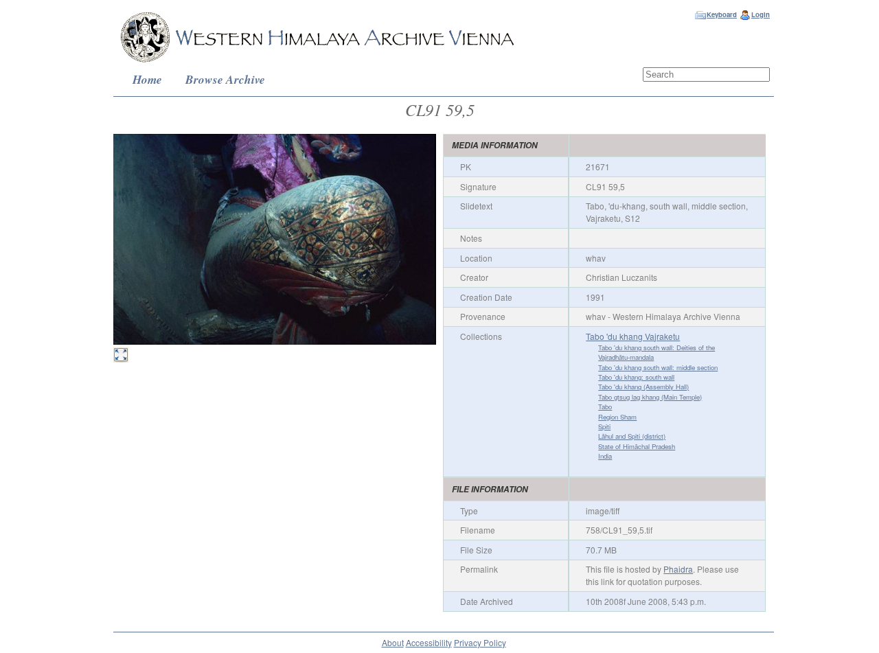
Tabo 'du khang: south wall (636, 377)
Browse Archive (225, 79)
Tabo (605, 406)
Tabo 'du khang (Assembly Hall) (643, 386)
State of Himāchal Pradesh (636, 446)
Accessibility (429, 642)
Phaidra (678, 569)
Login (760, 14)
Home (147, 79)
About (393, 642)
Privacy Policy (480, 642)
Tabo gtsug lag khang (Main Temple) (650, 397)
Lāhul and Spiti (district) (631, 436)
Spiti (604, 426)
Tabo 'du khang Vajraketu (633, 336)
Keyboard (722, 14)
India (605, 456)
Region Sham (617, 417)
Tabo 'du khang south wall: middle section (658, 367)
